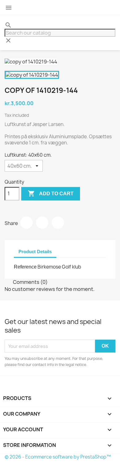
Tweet (42, 222)
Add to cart (51, 193)
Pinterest (58, 222)
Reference (25, 266)
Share (26, 222)
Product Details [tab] (35, 251)
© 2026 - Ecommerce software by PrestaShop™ (58, 457)
